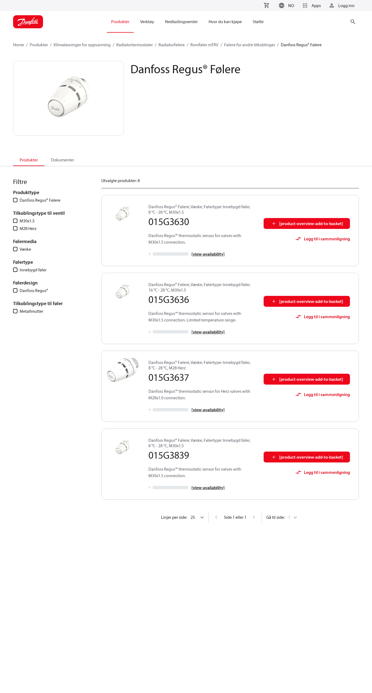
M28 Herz (28, 228)
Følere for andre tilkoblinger (249, 44)
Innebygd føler (33, 269)
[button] (285, 5)
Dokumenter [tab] (62, 159)
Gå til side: (275, 517)
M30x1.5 (27, 220)
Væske (25, 249)
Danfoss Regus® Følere (40, 200)
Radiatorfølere (171, 44)
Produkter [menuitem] (120, 21)
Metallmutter (31, 311)
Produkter (39, 44)
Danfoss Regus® (34, 290)
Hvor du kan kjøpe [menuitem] (225, 21)
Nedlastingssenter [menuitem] (181, 21)
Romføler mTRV (204, 44)
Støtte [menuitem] (258, 21)
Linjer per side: (174, 517)
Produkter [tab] (29, 159)
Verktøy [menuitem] (147, 21)
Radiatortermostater (134, 44)
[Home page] (28, 21)
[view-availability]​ (208, 254)
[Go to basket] (266, 5)
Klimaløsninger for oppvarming (82, 44)
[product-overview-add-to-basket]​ (311, 223)
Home (18, 44)
